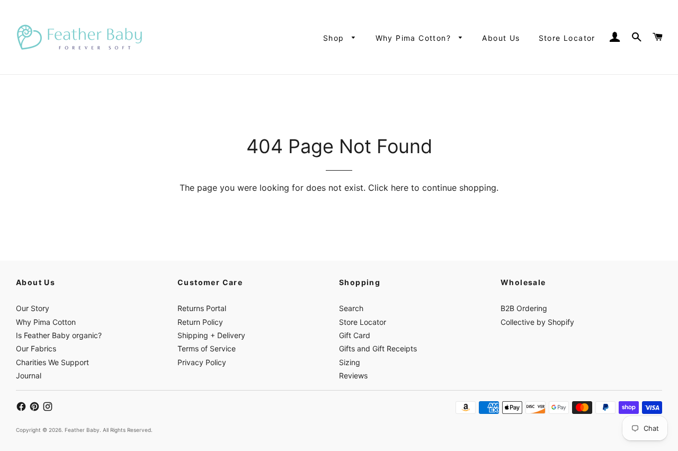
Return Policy (200, 321)
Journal (28, 375)
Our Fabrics (36, 348)
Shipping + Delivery (211, 335)
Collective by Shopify (537, 321)
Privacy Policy (201, 362)
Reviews (353, 375)
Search (351, 308)
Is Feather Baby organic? (59, 335)
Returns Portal (201, 308)
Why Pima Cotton (46, 321)
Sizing (349, 362)
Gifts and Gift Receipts (378, 348)
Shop (335, 37)
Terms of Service (206, 348)
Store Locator (567, 37)
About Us (501, 37)
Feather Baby (82, 430)
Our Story (32, 308)
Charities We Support (52, 362)
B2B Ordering (524, 308)
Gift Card (354, 335)
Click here (388, 187)
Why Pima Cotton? (415, 37)
